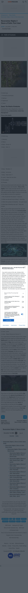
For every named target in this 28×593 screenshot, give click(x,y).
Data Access (14, 325)
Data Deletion (6, 325)
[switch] (22, 297)
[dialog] (14, 296)
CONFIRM (8, 320)
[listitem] (14, 293)
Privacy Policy (22, 325)
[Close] (25, 267)
